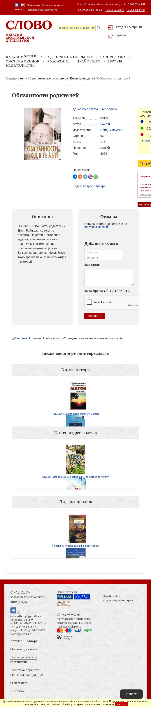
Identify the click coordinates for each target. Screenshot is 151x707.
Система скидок (22, 61)
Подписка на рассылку (69, 57)
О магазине (33, 5)
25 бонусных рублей (105, 225)
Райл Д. (105, 124)
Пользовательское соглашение (23, 659)
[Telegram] (85, 176)
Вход (119, 27)
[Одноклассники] (80, 176)
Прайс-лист (88, 61)
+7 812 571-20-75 (115, 10)
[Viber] (90, 176)
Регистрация (134, 27)
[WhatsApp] (95, 176)
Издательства (20, 65)
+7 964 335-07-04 (136, 10)
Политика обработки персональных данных (27, 672)
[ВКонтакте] (75, 176)
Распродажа (113, 57)
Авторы (114, 61)
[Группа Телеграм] (22, 5)
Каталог (16, 640)
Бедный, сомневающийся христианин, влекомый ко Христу (75, 476)
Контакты (20, 9)
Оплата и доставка (52, 5)
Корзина (120, 35)
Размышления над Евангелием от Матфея (75, 413)
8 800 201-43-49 (136, 4)
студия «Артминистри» (118, 600)
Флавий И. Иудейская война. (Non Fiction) (75, 545)
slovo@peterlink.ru (21, 634)
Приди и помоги (111, 130)
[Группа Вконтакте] (16, 5)
